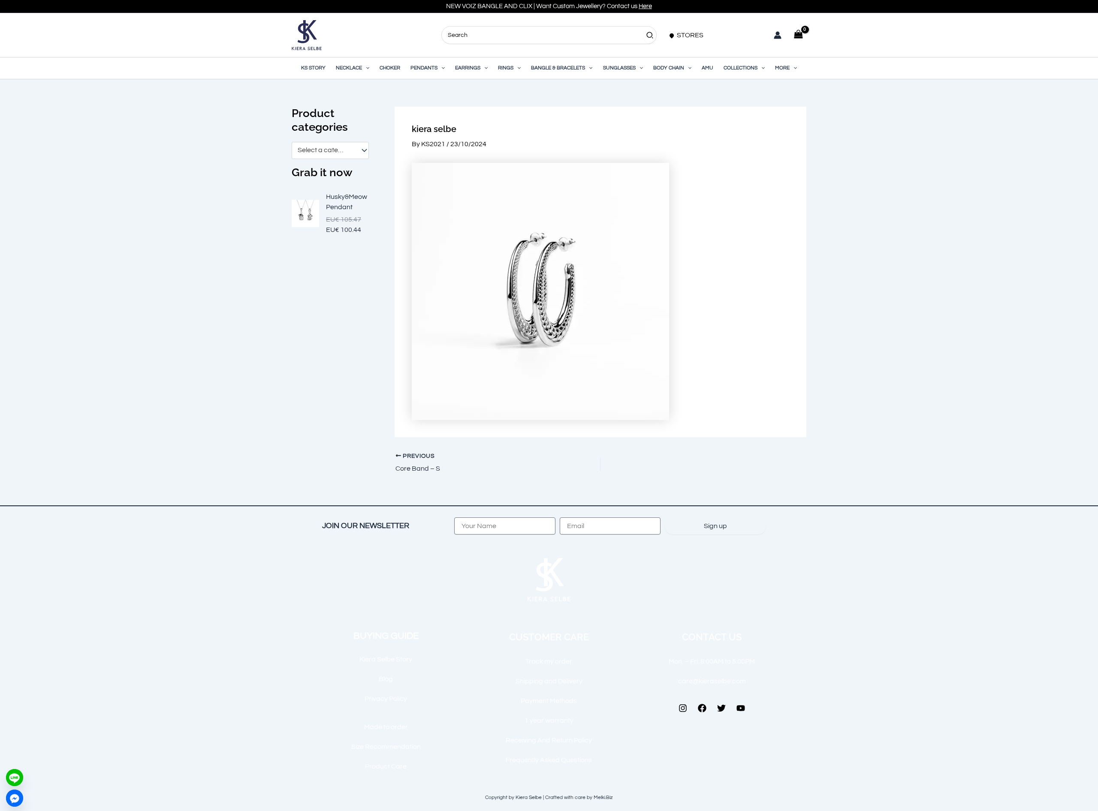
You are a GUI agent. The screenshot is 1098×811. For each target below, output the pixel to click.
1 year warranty (549, 720)
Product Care (386, 766)
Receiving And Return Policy (549, 740)
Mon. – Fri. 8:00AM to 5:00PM (712, 661)
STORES (689, 35)
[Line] (14, 777)
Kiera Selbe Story (385, 659)
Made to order (386, 727)
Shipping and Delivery (549, 681)
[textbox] (326, 150)
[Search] (650, 35)
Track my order (548, 661)
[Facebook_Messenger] (14, 798)
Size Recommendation (386, 746)
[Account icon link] (777, 35)
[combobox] (330, 150)
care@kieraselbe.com (712, 681)
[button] (365, 68)
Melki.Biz (603, 797)
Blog (386, 679)
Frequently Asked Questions (549, 760)
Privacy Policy (386, 698)
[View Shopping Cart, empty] (798, 35)
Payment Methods (549, 700)
